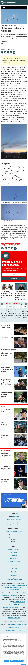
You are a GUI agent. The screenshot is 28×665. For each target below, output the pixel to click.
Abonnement (14, 555)
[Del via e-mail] (11, 52)
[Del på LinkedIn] (8, 52)
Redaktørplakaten (14, 589)
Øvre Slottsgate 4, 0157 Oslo (14, 531)
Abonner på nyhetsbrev (14, 579)
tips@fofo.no (15, 516)
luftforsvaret (9, 244)
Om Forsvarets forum (14, 549)
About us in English (14, 627)
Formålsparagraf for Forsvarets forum (16, 624)
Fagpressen (22, 621)
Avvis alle (6, 660)
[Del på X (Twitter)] (5, 52)
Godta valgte (13, 660)
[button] (2, 304)
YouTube (14, 575)
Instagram (14, 568)
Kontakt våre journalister (14, 520)
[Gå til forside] (11, 2)
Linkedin (14, 572)
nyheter (17, 244)
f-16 (3, 244)
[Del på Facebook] (2, 52)
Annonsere (14, 552)
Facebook (14, 565)
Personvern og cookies (14, 561)
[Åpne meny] (26, 2)
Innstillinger (23, 664)
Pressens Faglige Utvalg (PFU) (12, 607)
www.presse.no (14, 618)
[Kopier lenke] (14, 52)
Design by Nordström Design (14, 630)
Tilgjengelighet (14, 558)
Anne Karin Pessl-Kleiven (14, 525)
